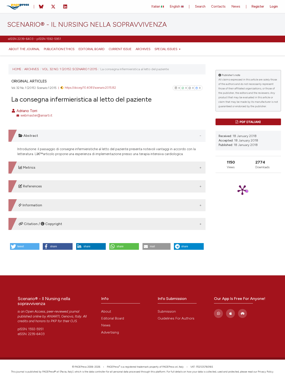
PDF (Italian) (250, 122)
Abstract (30, 135)
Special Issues (166, 49)
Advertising (110, 332)
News (235, 6)
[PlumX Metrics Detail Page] (248, 189)
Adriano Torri (26, 111)
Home (16, 69)
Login (274, 6)
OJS (73, 321)
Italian (156, 6)
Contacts (218, 6)
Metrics (28, 167)
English (175, 6)
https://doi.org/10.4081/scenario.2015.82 (90, 87)
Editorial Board (92, 49)
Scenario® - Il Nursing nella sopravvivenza (87, 24)
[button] (24, 246)
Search (200, 6)
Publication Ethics (59, 49)
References (32, 186)
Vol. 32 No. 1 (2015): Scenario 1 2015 (69, 69)
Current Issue (120, 49)
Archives (143, 49)
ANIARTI (53, 316)
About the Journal (24, 49)
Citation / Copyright (42, 224)
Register (257, 6)
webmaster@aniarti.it (36, 115)
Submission (167, 311)
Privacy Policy (265, 371)
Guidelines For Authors (176, 318)
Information (32, 205)
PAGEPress (113, 366)
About (106, 311)
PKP (54, 321)
